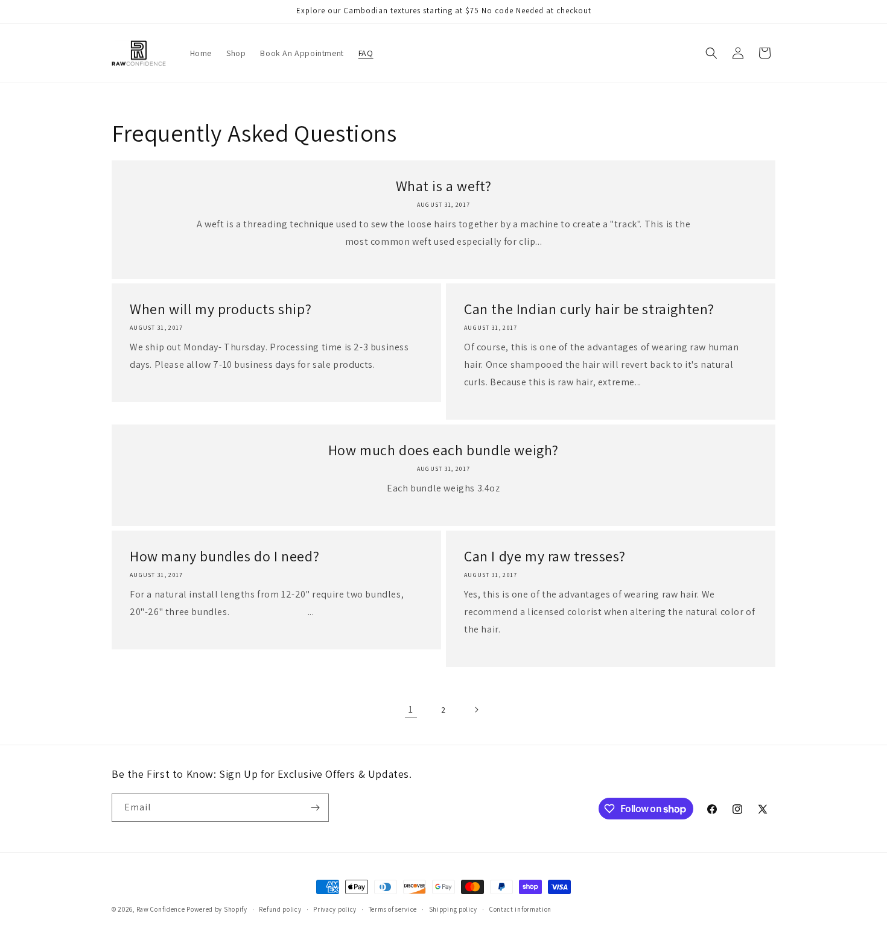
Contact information (520, 909)
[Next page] (476, 709)
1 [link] (411, 709)
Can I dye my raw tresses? (545, 556)
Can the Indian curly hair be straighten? (589, 309)
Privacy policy (335, 909)
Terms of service (393, 909)
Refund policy (280, 909)
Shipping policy (453, 909)
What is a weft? (444, 186)
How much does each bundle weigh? (443, 450)
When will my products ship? (220, 309)
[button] (711, 53)
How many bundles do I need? (224, 556)
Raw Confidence (161, 909)
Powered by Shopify (216, 909)
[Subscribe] (315, 807)
